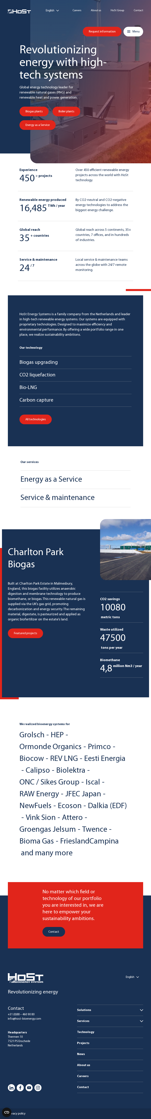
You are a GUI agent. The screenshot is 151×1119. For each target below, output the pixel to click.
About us (96, 10)
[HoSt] (19, 11)
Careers (77, 10)
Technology (85, 1032)
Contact (138, 10)
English (50, 10)
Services (83, 1021)
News (81, 1054)
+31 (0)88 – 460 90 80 (21, 1014)
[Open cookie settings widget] (6, 1112)
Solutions (84, 1010)
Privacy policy (17, 1113)
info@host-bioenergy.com (24, 1018)
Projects (83, 1043)
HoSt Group (117, 10)
